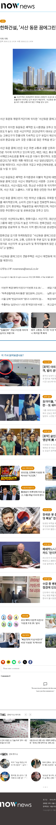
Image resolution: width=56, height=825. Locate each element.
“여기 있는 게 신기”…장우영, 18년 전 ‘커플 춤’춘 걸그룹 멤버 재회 (19, 778)
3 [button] (47, 787)
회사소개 (52, 799)
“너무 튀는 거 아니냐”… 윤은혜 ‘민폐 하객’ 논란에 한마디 (19, 765)
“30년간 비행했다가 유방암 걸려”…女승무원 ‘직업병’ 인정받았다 (43, 741)
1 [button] (43, 787)
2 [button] (45, 787)
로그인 (45, 799)
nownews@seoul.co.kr (25, 269)
